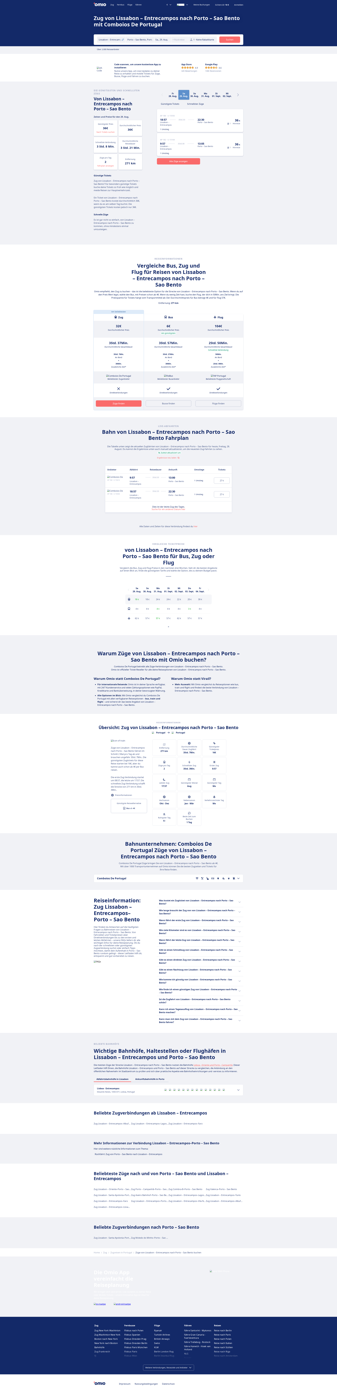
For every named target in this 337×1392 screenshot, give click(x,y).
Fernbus (120, 4)
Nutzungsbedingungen (146, 1383)
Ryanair (158, 1330)
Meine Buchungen (202, 5)
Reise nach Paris (222, 1334)
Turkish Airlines (162, 1334)
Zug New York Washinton (107, 1330)
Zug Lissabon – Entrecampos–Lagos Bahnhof (153, 1123)
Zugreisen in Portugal (121, 1252)
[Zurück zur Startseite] (102, 5)
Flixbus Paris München (135, 1347)
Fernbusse (129, 1325)
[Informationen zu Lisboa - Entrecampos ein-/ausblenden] (238, 1090)
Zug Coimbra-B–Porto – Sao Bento (185, 1189)
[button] (162, 39)
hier (196, 526)
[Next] (238, 95)
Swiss (157, 1343)
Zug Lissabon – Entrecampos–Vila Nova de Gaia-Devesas (196, 1201)
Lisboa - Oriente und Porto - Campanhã (213, 1065)
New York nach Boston (106, 1343)
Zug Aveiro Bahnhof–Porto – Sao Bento (150, 1195)
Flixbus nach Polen (133, 1330)
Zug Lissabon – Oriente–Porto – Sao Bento (115, 1189)
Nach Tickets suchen (105, 132)
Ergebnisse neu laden (166, 457)
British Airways (162, 1338)
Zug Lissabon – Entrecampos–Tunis (223, 1195)
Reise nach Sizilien (223, 1347)
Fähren (138, 4)
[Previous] (128, 590)
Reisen (217, 1325)
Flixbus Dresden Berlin (135, 1343)
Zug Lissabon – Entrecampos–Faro (185, 1123)
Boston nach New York (106, 1338)
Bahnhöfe (99, 1347)
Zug (112, 4)
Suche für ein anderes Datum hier (168, 509)
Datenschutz (168, 1383)
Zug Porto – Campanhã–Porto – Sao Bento (152, 1189)
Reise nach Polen (223, 1338)
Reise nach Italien (223, 1343)
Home (97, 1252)
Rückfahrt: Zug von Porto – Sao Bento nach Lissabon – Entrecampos (128, 1154)
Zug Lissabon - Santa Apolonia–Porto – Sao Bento (118, 1195)
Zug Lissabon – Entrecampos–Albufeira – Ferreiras (118, 1123)
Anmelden (238, 5)
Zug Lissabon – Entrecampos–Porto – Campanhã (155, 1201)
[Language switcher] (182, 4)
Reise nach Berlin (223, 1330)
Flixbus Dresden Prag (135, 1338)
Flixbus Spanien (132, 1334)
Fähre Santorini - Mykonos (197, 1330)
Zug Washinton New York (107, 1334)
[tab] (170, 104)
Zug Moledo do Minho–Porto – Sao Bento (151, 1237)
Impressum (124, 1383)
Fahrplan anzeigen (105, 165)
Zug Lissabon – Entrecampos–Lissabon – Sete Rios (118, 1207)
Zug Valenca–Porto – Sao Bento (221, 1189)
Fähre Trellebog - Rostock (197, 1342)
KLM (156, 1347)
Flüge (129, 4)
